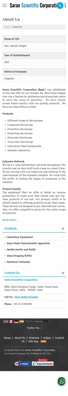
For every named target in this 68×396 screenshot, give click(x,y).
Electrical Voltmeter (18, 262)
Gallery (47, 338)
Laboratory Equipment (20, 237)
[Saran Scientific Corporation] (35, 6)
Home (7, 27)
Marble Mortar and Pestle (21, 249)
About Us (20, 338)
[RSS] (44, 341)
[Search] (60, 5)
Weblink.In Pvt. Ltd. (41, 353)
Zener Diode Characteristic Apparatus (28, 243)
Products (11, 228)
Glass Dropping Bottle (19, 256)
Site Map (33, 341)
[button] (26, 297)
